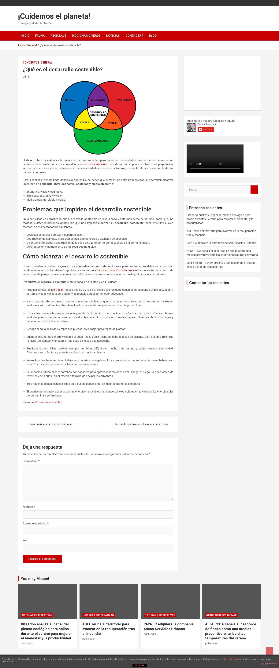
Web (25, 540)
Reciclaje (58, 35)
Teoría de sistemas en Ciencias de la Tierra (142, 424)
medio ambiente (97, 164)
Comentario (31, 461)
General (46, 62)
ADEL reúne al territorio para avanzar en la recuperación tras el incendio (108, 629)
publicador (27, 643)
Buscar (254, 189)
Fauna (40, 35)
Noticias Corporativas (37, 615)
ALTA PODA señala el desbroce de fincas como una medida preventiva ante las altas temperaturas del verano (230, 631)
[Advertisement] (215, 82)
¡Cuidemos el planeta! (54, 16)
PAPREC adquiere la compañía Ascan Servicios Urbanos (221, 243)
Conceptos (31, 62)
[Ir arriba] (269, 651)
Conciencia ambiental (48, 402)
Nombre (29, 507)
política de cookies (231, 659)
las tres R (57, 289)
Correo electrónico (35, 523)
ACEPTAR (139, 665)
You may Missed (35, 578)
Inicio (25, 35)
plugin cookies (269, 663)
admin (26, 76)
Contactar (134, 35)
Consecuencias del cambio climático (50, 424)
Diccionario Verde (86, 35)
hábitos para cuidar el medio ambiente (115, 270)
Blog (153, 35)
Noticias (113, 35)
